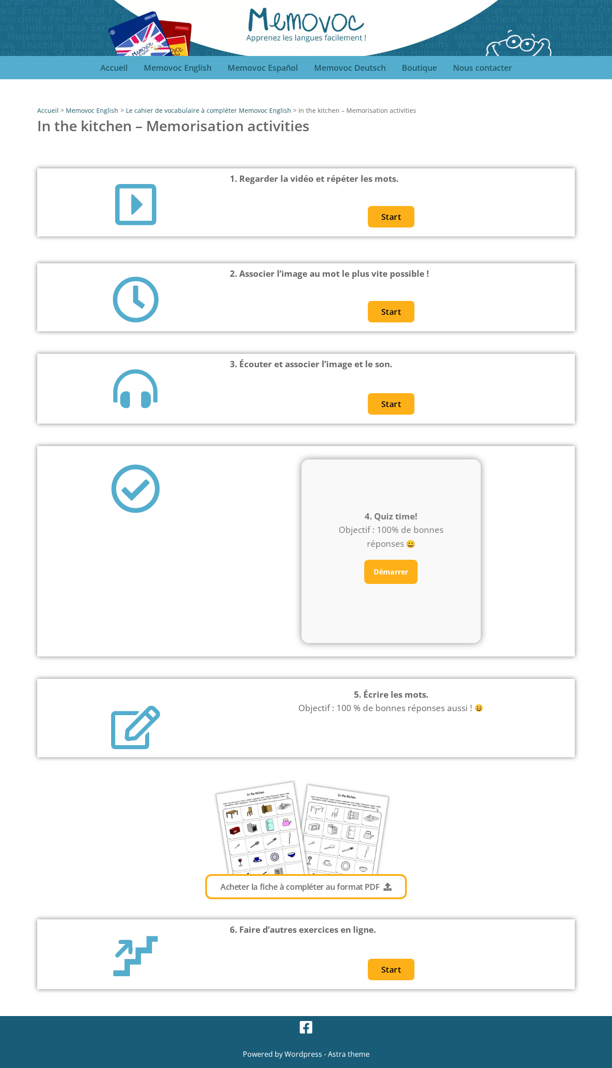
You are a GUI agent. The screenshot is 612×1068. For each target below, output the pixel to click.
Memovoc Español (263, 67)
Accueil (114, 67)
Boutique (419, 67)
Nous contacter (482, 67)
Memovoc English (177, 67)
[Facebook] (306, 1027)
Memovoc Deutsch (350, 67)
